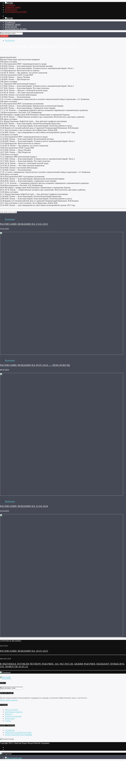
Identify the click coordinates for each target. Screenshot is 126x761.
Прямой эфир (13, 7)
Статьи (8, 721)
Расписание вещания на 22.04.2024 (24, 506)
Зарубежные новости (14, 712)
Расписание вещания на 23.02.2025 (24, 224)
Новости (8, 714)
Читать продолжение (9, 700)
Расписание (10, 40)
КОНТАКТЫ (11, 10)
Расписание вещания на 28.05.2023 (24, 651)
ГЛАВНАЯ (10, 5)
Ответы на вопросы (13, 716)
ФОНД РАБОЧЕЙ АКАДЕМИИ (18, 735)
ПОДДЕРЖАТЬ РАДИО (16, 12)
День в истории (11, 710)
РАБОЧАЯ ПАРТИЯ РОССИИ (18, 733)
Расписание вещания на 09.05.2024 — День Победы (35, 365)
